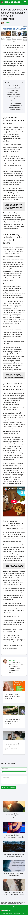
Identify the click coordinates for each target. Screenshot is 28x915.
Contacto (16, 913)
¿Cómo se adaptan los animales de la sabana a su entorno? (14, 98)
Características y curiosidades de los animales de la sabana (13, 92)
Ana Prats (7, 22)
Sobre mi (21, 913)
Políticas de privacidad (6, 913)
